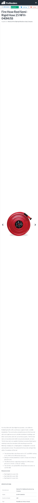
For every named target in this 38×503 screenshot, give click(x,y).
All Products (6, 7)
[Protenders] (9, 2)
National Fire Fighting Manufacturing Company (20, 21)
